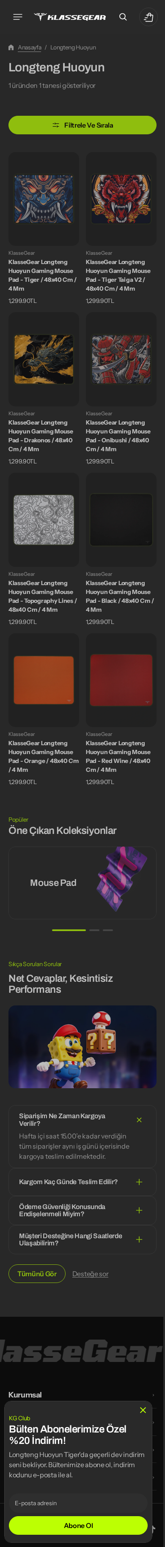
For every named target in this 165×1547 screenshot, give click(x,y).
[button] (17, 17)
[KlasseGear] (70, 17)
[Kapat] (143, 1410)
